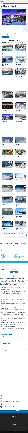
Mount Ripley (7, 328)
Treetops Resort (3, 324)
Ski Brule (14, 258)
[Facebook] (17, 427)
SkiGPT (13, 3)
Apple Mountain (2, 249)
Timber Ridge (2, 321)
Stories (11, 3)
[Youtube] (11, 427)
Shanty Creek (2, 314)
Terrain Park (18, 42)
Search (14, 272)
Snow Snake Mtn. (22, 328)
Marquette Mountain (3, 256)
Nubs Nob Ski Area (15, 253)
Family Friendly (13, 42)
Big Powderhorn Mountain (4, 250)
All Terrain (9, 42)
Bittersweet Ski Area (3, 251)
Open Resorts (12, 7)
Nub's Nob (2, 309)
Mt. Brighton (14, 249)
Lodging (24, 7)
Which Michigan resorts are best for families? (15, 236)
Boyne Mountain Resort (3, 252)
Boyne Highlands (4, 292)
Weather (5, 3)
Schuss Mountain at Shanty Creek (17, 257)
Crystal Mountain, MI (3, 255)
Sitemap (14, 423)
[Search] (23, 3)
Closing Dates (20, 7)
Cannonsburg (2, 254)
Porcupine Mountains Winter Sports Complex (18, 256)
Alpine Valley (9, 327)
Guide (2, 7)
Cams (8, 7)
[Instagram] (15, 427)
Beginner (23, 42)
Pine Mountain (15, 255)
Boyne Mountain (9, 292)
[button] (13, 334)
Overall (4, 42)
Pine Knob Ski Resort (15, 254)
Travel (8, 3)
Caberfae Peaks (3, 253)
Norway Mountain (15, 252)
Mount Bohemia (2, 258)
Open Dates (16, 7)
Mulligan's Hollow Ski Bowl (16, 251)
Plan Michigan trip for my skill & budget (5, 236)
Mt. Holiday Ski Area (15, 250)
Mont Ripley (2, 257)
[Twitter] (13, 427)
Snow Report (5, 7)
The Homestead (7, 329)
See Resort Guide (5, 36)
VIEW (10, 64)
